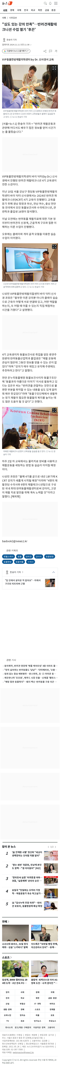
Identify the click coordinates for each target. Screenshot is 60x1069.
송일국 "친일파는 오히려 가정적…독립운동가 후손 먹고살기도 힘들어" (27, 893)
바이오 (52, 1004)
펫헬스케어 (8, 556)
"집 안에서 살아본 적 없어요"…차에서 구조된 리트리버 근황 (23, 582)
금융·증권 (52, 998)
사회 (4, 18)
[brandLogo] (7, 3)
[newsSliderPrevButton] (48, 847)
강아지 (39, 556)
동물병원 (50, 556)
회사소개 (9, 1027)
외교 (22, 998)
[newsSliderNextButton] (55, 847)
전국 (7, 998)
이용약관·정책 (39, 1027)
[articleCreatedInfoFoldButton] (31, 44)
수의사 (30, 562)
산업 (7, 1004)
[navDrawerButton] (56, 3)
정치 (7, 992)
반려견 (29, 556)
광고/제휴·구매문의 (23, 1027)
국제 (52, 992)
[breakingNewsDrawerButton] (50, 3)
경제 (37, 992)
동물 (19, 556)
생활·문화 (7, 1009)
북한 (37, 998)
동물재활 (19, 562)
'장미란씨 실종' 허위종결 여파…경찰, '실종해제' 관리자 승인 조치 (27, 881)
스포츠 (6, 957)
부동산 (22, 1004)
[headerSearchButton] (45, 3)
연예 (4, 921)
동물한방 (7, 562)
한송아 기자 (12, 39)
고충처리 (51, 1027)
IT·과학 (37, 1004)
